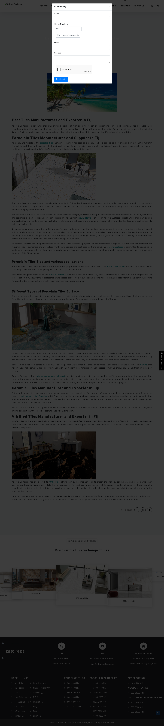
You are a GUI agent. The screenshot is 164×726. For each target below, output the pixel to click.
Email (56, 43)
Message (57, 53)
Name (56, 14)
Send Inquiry (61, 79)
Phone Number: (61, 24)
